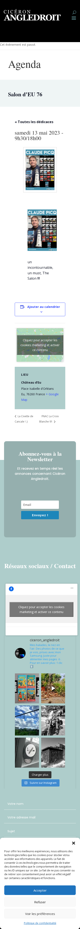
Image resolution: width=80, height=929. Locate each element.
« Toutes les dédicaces (34, 122)
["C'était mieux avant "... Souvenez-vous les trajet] (27, 753)
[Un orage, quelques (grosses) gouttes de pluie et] (53, 688)
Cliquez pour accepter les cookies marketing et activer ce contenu (40, 345)
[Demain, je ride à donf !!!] (53, 721)
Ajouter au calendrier (43, 307)
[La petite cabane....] (53, 753)
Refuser (40, 902)
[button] (73, 843)
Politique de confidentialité (40, 923)
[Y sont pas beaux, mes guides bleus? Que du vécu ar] (27, 688)
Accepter (40, 890)
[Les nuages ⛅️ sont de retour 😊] (27, 721)
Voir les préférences (40, 914)
